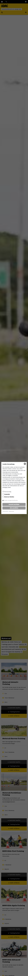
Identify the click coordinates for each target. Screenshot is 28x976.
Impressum (11, 511)
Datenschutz (5, 511)
